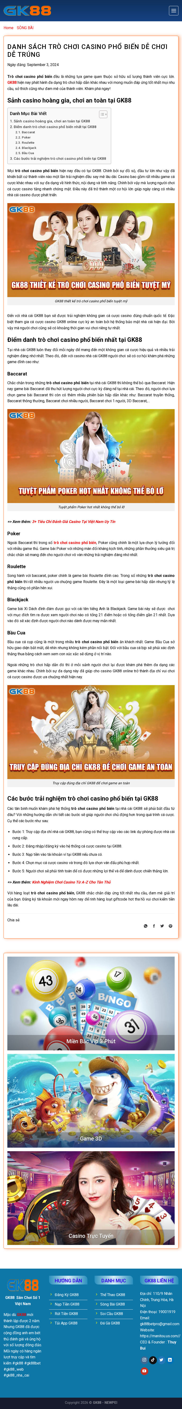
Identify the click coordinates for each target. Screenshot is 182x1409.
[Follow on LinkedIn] (170, 1360)
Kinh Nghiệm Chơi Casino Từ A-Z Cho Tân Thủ (71, 882)
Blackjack (29, 148)
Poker (26, 137)
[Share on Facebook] (154, 926)
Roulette (28, 142)
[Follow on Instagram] (144, 1360)
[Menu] (173, 10)
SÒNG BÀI (25, 28)
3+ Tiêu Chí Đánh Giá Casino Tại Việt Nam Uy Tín (73, 521)
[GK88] (27, 11)
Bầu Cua (28, 153)
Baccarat (28, 132)
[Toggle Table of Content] (101, 114)
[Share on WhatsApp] (145, 926)
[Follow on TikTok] (153, 1360)
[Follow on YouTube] (144, 1371)
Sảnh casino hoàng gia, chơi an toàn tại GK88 (52, 121)
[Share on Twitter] (162, 926)
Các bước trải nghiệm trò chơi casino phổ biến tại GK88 (60, 158)
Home (9, 28)
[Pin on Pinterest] (170, 926)
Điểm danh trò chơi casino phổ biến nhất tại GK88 (55, 127)
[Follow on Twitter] (161, 1360)
